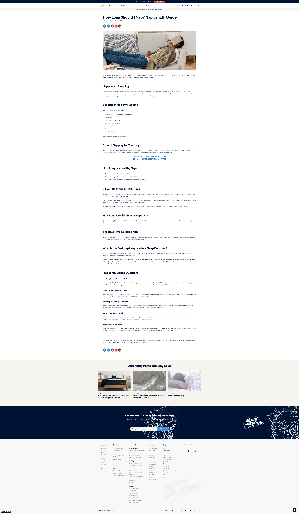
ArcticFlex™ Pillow (133, 491)
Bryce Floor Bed (117, 473)
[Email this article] (119, 26)
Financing (165, 455)
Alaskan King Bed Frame (118, 475)
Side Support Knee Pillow (135, 500)
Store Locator (166, 450)
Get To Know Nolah (153, 448)
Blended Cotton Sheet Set (135, 463)
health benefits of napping (113, 110)
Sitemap (165, 477)
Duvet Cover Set (133, 470)
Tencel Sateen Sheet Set (135, 465)
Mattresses (103, 445)
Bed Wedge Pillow (133, 502)
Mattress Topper (133, 453)
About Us (151, 445)
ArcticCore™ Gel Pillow (134, 488)
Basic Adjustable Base (118, 448)
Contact (165, 448)
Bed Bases (116, 445)
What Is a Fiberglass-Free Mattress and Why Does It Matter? (149, 396)
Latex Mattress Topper (134, 455)
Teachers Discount (153, 472)
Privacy (168, 510)
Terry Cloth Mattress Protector (136, 476)
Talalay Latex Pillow (133, 493)
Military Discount (152, 462)
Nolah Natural (103, 464)
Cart (198, 5)
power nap (121, 221)
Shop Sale (159, 1)
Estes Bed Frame (117, 453)
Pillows (131, 486)
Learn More (160, 9)
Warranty (165, 461)
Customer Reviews (153, 453)
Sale (164, 474)
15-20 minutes (130, 174)
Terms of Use (166, 466)
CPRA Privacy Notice (168, 468)
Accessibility (161, 510)
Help (164, 445)
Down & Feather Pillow (134, 498)
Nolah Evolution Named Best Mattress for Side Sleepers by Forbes (113, 396)
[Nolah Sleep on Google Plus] (116, 26)
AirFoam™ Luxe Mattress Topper (137, 450)
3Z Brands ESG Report (154, 460)
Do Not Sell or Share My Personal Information (189, 510)
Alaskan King (103, 471)
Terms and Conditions (168, 464)
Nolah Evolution (103, 448)
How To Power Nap (176, 395)
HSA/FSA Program (153, 474)
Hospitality (151, 477)
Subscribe (163, 429)
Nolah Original (103, 458)
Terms (174, 510)
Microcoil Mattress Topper (135, 457)
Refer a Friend (152, 457)
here (124, 136)
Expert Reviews (152, 455)
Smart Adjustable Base (118, 450)
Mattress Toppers (134, 448)
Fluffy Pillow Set (133, 495)
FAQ (164, 453)
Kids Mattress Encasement (135, 482)
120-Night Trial (152, 450)
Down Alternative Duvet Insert (136, 468)
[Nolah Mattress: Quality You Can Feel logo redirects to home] (102, 5)
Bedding (131, 461)
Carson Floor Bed (117, 471)
